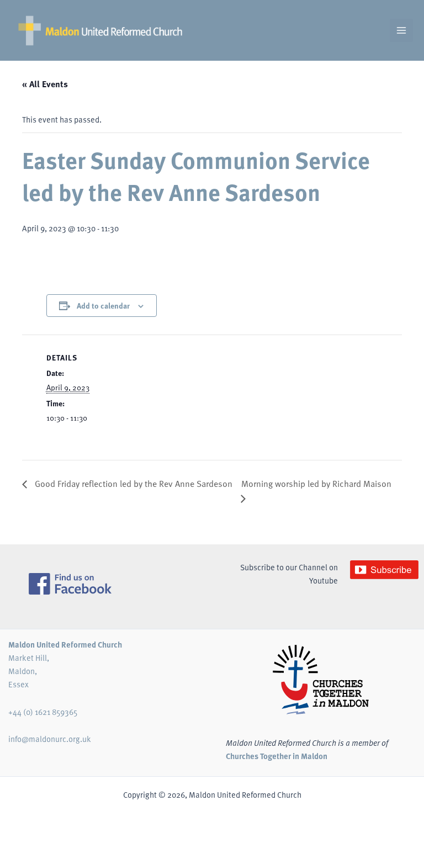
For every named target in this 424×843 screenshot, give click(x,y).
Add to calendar (103, 305)
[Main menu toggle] (401, 30)
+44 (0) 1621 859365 (42, 712)
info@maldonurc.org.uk (49, 739)
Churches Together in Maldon (276, 755)
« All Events (45, 83)
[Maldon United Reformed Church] (100, 30)
